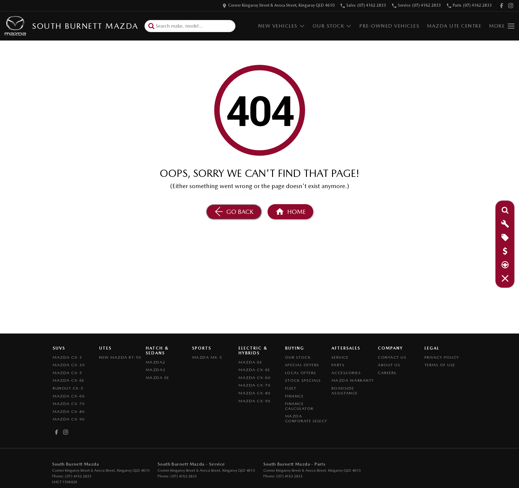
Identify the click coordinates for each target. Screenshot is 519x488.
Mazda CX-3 (67, 357)
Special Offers (302, 365)
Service (340, 357)
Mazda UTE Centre (454, 26)
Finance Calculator (299, 406)
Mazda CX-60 (69, 396)
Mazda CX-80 (69, 411)
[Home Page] (15, 26)
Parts (338, 365)
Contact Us (392, 357)
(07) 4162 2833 (78, 476)
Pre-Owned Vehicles (389, 26)
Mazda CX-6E (69, 380)
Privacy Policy (441, 357)
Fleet (291, 388)
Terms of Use (439, 365)
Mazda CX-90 (69, 419)
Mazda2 (156, 362)
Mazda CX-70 (69, 403)
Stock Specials (303, 380)
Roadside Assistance (344, 390)
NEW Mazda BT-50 (120, 357)
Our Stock (328, 26)
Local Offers (300, 372)
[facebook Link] (501, 5)
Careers (387, 372)
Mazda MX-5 (207, 357)
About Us (389, 365)
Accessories (346, 372)
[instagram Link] (510, 5)
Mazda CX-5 (67, 372)
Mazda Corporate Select (306, 418)
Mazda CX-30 (69, 365)
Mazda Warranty (352, 380)
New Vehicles (278, 26)
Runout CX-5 (68, 388)
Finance (294, 396)
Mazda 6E (157, 377)
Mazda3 (156, 369)
